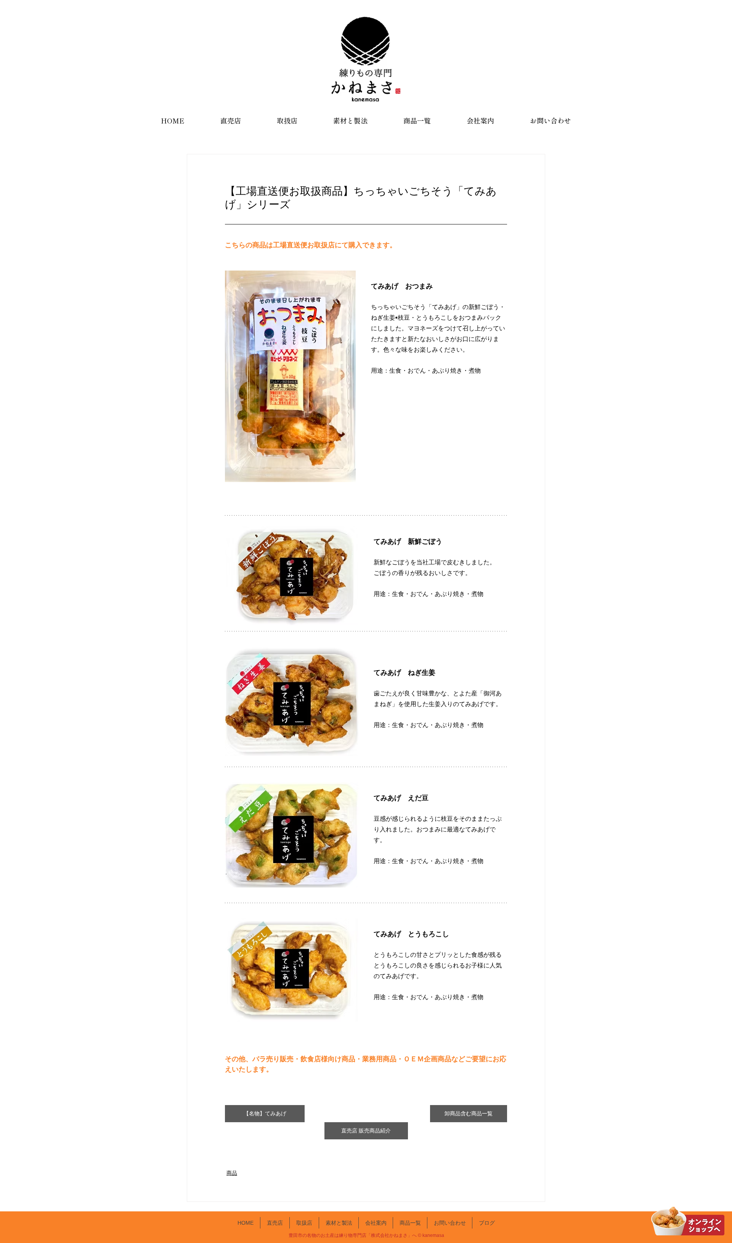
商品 (231, 1173)
